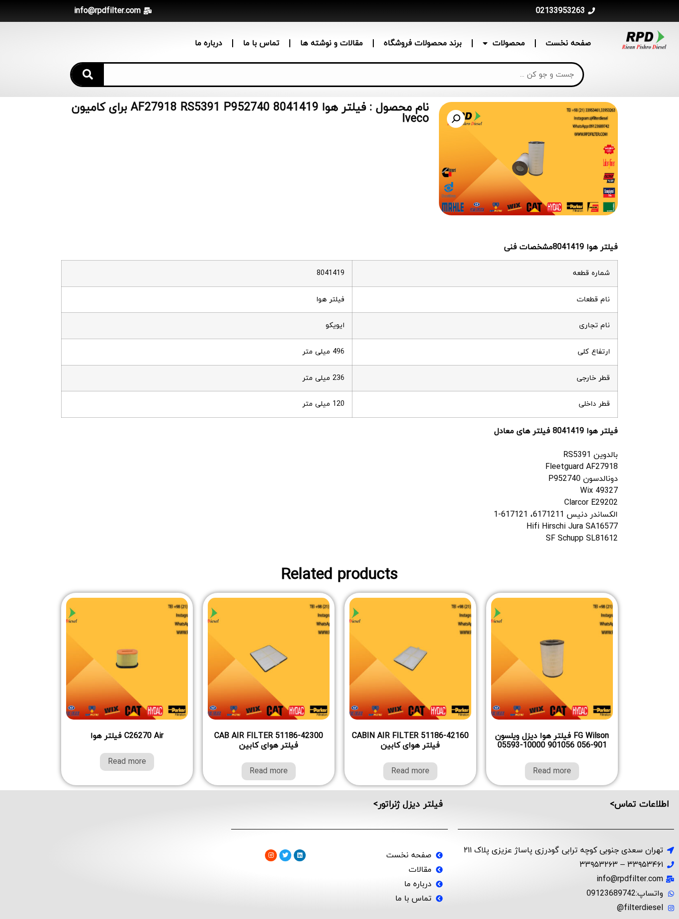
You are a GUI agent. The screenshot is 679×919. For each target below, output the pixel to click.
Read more (552, 771)
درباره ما (208, 43)
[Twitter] (285, 855)
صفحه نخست (568, 43)
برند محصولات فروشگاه (423, 43)
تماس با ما (261, 43)
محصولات (509, 43)
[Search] (88, 75)
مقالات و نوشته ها (331, 43)
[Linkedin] (300, 855)
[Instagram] (271, 855)
